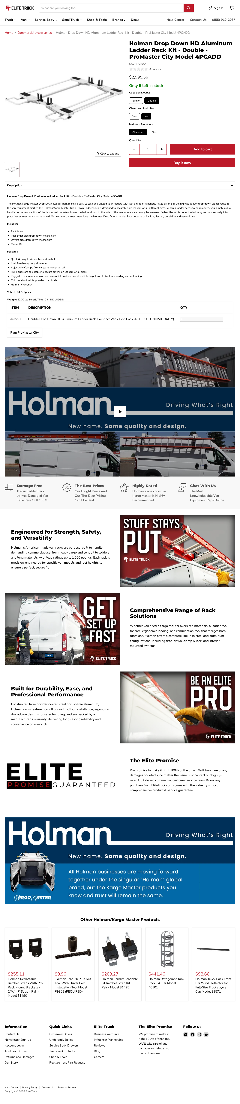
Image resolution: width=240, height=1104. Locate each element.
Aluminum (138, 132)
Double (152, 100)
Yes (134, 116)
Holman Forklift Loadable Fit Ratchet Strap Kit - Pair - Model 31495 (120, 983)
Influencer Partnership (108, 1040)
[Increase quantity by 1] (162, 149)
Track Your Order (16, 1051)
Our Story (11, 1063)
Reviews (99, 1045)
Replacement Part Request (67, 1063)
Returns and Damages (19, 1057)
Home (9, 33)
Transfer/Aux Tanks (62, 1051)
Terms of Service (67, 1087)
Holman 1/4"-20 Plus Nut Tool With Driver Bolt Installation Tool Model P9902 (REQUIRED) (73, 985)
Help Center (175, 20)
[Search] (189, 8)
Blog (97, 1051)
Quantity (135, 140)
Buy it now (182, 163)
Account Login (14, 1045)
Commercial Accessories (34, 33)
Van (24, 20)
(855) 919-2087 (223, 20)
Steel (155, 132)
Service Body (45, 20)
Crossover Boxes (60, 1034)
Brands (118, 20)
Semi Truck (71, 20)
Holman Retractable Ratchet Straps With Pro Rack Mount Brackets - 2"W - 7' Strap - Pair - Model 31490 (25, 987)
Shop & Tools (97, 20)
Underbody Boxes (61, 1040)
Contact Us (198, 20)
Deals (135, 20)
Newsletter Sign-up (18, 1040)
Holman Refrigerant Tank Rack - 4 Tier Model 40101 (166, 983)
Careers (99, 1057)
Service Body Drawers (64, 1045)
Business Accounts (106, 1034)
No (146, 116)
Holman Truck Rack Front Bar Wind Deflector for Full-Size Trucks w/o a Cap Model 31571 (213, 985)
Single (136, 100)
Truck (9, 20)
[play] (120, 411)
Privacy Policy (30, 1087)
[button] (120, 185)
